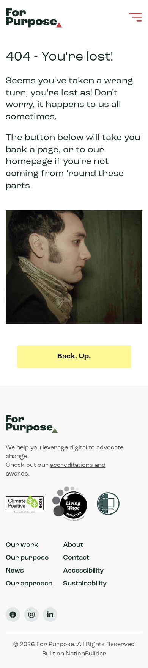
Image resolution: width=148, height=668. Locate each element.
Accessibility (83, 571)
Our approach (29, 583)
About (73, 545)
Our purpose (27, 558)
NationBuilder (86, 654)
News (15, 571)
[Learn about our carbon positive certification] (25, 504)
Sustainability (85, 583)
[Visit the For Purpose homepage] (35, 17)
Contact (76, 558)
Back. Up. (74, 356)
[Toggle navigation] (135, 17)
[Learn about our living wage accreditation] (71, 504)
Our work (22, 545)
